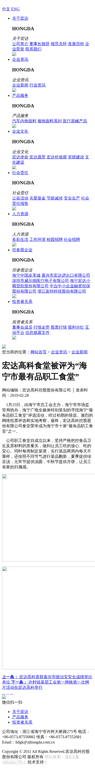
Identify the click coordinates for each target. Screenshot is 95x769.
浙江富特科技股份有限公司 (61, 291)
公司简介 (20, 44)
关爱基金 (37, 198)
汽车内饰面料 (24, 121)
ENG (15, 9)
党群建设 (76, 157)
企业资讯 (20, 59)
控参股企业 (22, 250)
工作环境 (37, 239)
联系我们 (33, 49)
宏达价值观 (57, 157)
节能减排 (55, 198)
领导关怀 (59, 44)
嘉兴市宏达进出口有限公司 (66, 275)
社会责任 (20, 172)
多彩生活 (20, 239)
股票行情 (59, 327)
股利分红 (76, 327)
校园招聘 (55, 239)
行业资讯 (37, 85)
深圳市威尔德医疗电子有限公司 (40, 280)
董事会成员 (22, 327)
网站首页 (38, 352)
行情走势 (41, 327)
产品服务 (20, 95)
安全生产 (72, 198)
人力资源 (20, 214)
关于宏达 (20, 18)
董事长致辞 (39, 44)
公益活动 (20, 198)
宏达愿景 (37, 157)
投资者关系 (22, 301)
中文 (6, 9)
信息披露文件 (37, 332)
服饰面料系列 (49, 121)
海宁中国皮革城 (26, 275)
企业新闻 (20, 85)
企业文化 (20, 131)
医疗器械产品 (75, 121)
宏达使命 (20, 157)
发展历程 (76, 44)
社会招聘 (72, 239)
